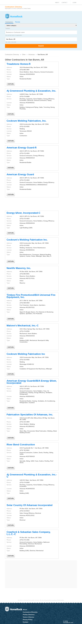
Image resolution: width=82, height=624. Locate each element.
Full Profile (11, 84)
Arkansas (31, 54)
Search (41, 46)
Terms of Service (28, 617)
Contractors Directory (12, 54)
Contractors (9, 22)
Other (24, 54)
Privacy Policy (27, 619)
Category (8, 28)
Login (74, 2)
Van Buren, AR (43, 54)
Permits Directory (28, 614)
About (57, 2)
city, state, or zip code (11, 42)
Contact (64, 2)
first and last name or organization (14, 35)
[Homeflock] (13, 16)
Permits (17, 22)
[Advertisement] (32, 204)
